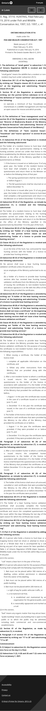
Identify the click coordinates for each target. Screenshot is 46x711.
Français (39, 3)
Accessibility (6, 684)
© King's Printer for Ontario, (16, 701)
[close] (40, 10)
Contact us (6, 695)
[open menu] (31, 10)
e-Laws (6, 10)
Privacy (4, 690)
